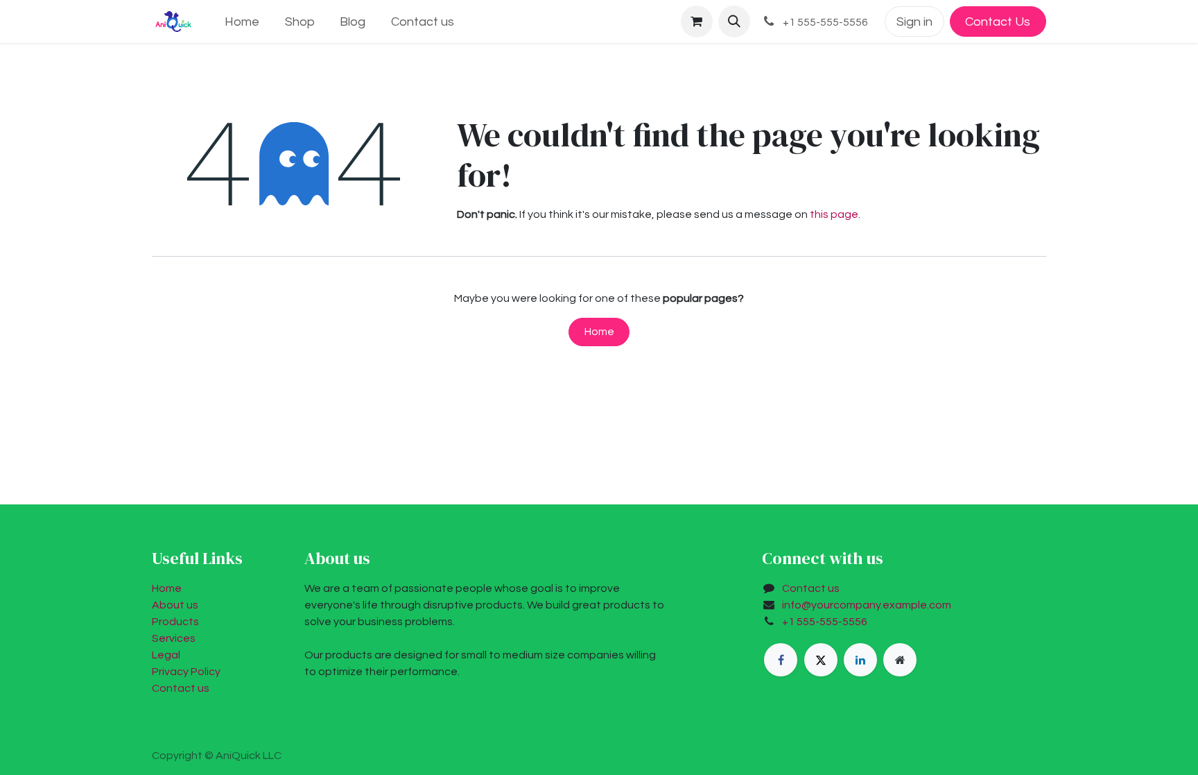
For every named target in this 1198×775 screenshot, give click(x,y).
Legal (166, 655)
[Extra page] (900, 659)
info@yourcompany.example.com (866, 605)
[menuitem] (241, 22)
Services (174, 638)
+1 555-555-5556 (824, 621)
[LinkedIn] (860, 659)
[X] (820, 659)
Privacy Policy (186, 671)
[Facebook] (780, 659)
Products (175, 621)
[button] (734, 21)
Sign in (914, 21)
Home (599, 331)
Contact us (180, 688)
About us (175, 605)
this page (834, 214)
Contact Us (997, 21)
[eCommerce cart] (697, 21)
